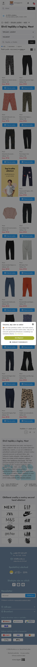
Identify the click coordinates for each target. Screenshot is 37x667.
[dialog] (18, 333)
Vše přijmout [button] (19, 338)
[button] (18, 342)
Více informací (19, 334)
